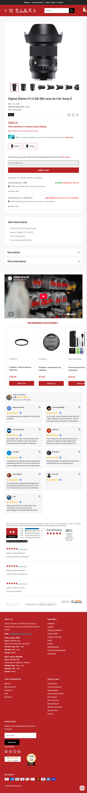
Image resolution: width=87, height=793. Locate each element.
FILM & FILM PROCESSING (56, 650)
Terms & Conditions (54, 687)
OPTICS (50, 644)
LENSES (50, 627)
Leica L (32, 146)
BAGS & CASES (52, 634)
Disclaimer (8, 697)
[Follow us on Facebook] (6, 751)
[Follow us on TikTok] (19, 751)
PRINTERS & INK (53, 647)
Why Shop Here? (10, 687)
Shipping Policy (52, 690)
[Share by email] (73, 114)
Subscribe (12, 742)
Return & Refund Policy (55, 694)
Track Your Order (53, 700)
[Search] (72, 10)
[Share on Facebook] (68, 114)
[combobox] (56, 10)
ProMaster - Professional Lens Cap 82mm (50, 368)
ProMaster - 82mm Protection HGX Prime (20, 368)
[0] (85, 10)
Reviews (50, 714)
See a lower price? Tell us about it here (23, 131)
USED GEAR (51, 654)
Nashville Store (52, 710)
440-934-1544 (13, 191)
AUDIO (49, 640)
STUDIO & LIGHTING (54, 637)
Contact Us (8, 690)
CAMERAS (50, 624)
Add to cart (43, 170)
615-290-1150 (13, 206)
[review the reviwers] (39, 407)
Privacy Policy (52, 683)
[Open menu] (6, 11)
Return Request (53, 704)
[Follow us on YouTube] (14, 751)
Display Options (31, 604)
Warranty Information (54, 707)
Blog (6, 694)
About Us (8, 683)
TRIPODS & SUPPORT (54, 630)
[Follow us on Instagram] (10, 751)
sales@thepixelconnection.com (20, 634)
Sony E (17, 146)
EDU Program (52, 697)
